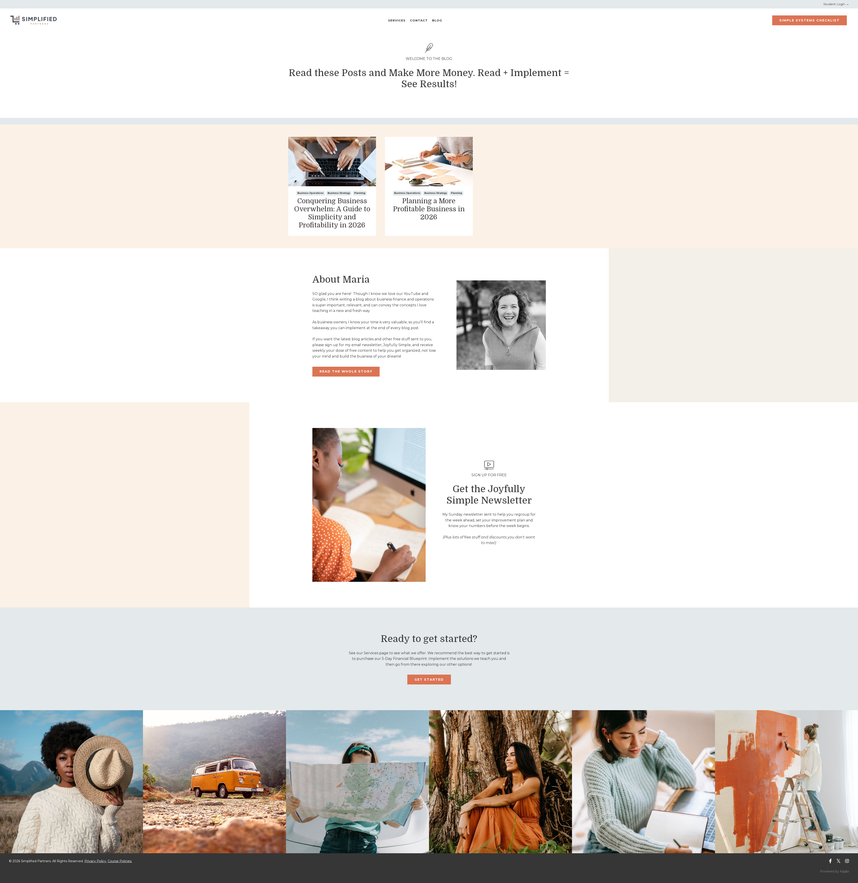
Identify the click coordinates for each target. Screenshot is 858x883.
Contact (419, 20)
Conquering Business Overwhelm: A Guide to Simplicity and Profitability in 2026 (332, 213)
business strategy (339, 193)
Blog (437, 20)
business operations (310, 193)
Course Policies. (120, 861)
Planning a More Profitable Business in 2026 (429, 209)
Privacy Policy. (95, 861)
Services (397, 20)
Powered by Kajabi (834, 871)
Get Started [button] (429, 680)
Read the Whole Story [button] (346, 371)
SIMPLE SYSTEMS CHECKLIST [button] (809, 20)
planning (359, 193)
